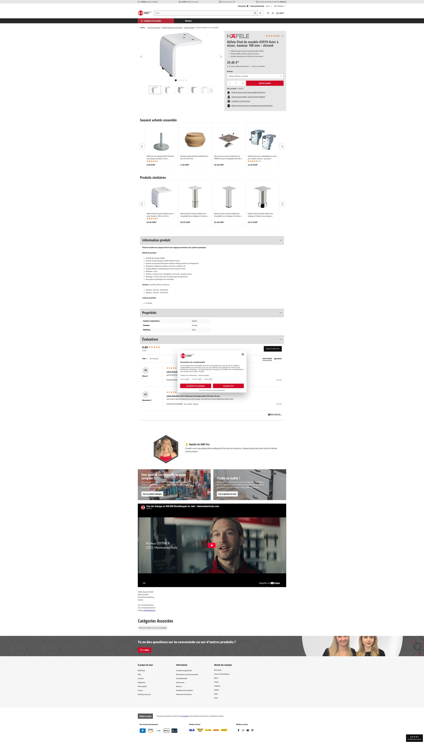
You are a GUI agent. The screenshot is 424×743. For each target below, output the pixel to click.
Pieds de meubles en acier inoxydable (153, 628)
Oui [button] (185, 404)
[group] (161, 145)
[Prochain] (221, 56)
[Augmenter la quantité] (242, 83)
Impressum (180, 682)
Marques (188, 20)
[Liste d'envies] (268, 13)
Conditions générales (184, 670)
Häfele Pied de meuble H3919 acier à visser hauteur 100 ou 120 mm (160, 214)
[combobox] (203, 13)
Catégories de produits (152, 20)
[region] (181, 62)
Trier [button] (144, 358)
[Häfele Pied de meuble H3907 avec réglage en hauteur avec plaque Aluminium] (263, 197)
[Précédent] (141, 56)
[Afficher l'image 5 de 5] (186, 80)
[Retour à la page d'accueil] (145, 13)
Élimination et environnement (187, 674)
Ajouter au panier (265, 83)
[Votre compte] (272, 13)
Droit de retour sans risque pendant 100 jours (248, 92)
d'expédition (185, 716)
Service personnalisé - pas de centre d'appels (248, 97)
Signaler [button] (189, 404)
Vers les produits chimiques (152, 494)
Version (230, 71)
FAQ (139, 674)
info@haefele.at (149, 610)
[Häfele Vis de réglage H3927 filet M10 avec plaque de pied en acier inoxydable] (161, 139)
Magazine (141, 682)
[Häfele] (238, 36)
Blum (216, 678)
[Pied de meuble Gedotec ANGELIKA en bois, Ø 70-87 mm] (195, 139)
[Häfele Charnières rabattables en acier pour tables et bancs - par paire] (263, 139)
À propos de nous (144, 694)
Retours (179, 686)
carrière (141, 678)
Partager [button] (195, 404)
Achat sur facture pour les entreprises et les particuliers (252, 105)
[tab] (267, 359)
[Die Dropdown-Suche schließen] (260, 13)
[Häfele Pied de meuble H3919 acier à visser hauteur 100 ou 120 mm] (161, 197)
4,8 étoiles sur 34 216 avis (240, 101)
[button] (272, 36)
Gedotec (217, 686)
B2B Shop (141, 670)
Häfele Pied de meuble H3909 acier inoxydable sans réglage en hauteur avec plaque (227, 214)
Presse (140, 690)
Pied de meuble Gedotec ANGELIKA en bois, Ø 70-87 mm (194, 157)
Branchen (217, 670)
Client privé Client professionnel (251, 6)
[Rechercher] (255, 13)
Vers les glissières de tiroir (227, 494)
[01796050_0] (181, 54)
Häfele (216, 690)
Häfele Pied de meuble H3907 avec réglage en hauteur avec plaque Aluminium (260, 214)
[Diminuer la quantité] (229, 83)
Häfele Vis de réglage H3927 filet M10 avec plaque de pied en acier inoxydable (160, 157)
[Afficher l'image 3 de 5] (181, 80)
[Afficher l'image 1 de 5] (176, 80)
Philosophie (142, 686)
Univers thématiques (222, 674)
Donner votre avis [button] (272, 348)
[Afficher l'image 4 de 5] (184, 80)
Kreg (216, 698)
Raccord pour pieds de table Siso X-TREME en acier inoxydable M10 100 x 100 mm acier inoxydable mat (227, 157)
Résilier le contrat (145, 716)
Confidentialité (181, 678)
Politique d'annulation (184, 690)
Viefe (216, 694)
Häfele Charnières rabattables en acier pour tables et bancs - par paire (262, 157)
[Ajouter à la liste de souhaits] (282, 35)
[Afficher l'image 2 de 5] (178, 80)
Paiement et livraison (184, 694)
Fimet (216, 682)
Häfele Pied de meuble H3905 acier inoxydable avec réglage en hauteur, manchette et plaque (193, 214)
